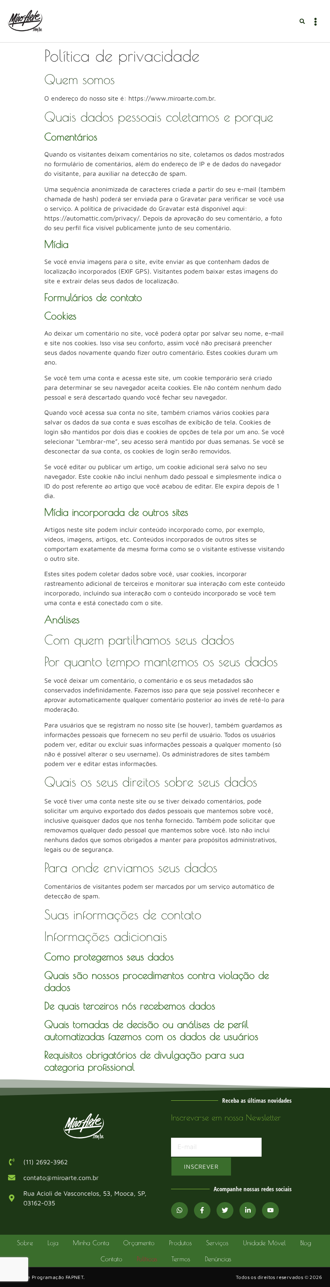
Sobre (25, 1242)
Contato (111, 1258)
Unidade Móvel (264, 1242)
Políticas (147, 1258)
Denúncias (218, 1258)
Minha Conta (91, 1242)
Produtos (180, 1242)
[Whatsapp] (179, 1210)
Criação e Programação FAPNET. (46, 1277)
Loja (52, 1242)
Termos (180, 1258)
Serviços (217, 1242)
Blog (305, 1242)
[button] (302, 21)
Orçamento (139, 1242)
